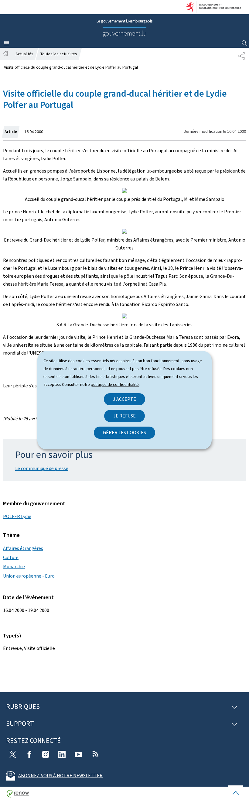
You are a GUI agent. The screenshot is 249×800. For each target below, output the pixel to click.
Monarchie (14, 566)
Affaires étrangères (23, 548)
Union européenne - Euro (29, 576)
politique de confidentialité (115, 384)
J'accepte (124, 399)
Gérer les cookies (124, 432)
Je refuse (124, 416)
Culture (11, 557)
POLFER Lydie (17, 516)
